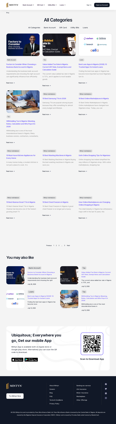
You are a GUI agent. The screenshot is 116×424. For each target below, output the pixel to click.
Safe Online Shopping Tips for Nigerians (94, 155)
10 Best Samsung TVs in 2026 (54, 98)
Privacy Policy (54, 404)
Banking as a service (83, 385)
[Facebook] (105, 384)
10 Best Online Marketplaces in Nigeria (94, 98)
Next (68, 245)
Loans (85, 27)
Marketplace (80, 396)
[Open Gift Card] (44, 5)
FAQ (50, 396)
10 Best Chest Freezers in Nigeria (55, 202)
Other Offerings (81, 400)
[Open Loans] (65, 5)
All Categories (34, 27)
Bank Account (50, 27)
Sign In (89, 5)
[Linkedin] (105, 393)
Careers (52, 389)
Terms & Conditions (56, 400)
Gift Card (63, 27)
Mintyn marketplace (49, 94)
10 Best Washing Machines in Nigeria (57, 155)
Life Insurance (81, 389)
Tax (45, 60)
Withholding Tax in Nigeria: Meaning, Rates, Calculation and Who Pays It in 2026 (20, 124)
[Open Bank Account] (33, 5)
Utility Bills (74, 27)
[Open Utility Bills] (56, 5)
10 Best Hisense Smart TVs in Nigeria (20, 202)
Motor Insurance (82, 393)
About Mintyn (54, 385)
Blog (51, 393)
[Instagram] (105, 398)
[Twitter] (105, 388)
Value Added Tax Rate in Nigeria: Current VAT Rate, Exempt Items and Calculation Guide (57, 67)
